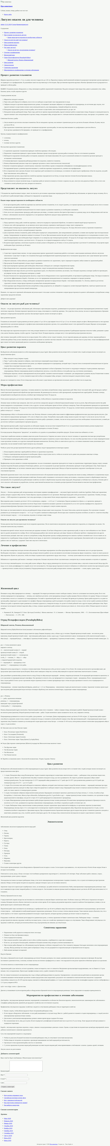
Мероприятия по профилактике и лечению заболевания (21, 70)
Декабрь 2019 (8, 1126)
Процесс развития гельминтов (13, 32)
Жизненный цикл (9, 55)
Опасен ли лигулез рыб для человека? (16, 40)
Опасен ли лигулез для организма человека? (21, 50)
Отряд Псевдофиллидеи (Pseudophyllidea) (17, 57)
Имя (2, 1075)
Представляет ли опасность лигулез (15, 35)
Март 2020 (7, 1118)
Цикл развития (8, 62)
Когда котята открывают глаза (13, 1095)
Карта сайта (8, 14)
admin (2, 24)
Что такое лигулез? (10, 47)
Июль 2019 (7, 1138)
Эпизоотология (9, 65)
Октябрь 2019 (8, 1131)
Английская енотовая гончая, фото (15, 1098)
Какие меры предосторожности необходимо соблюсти (25, 37)
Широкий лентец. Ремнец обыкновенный (20, 60)
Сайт (2, 1083)
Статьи (14, 24)
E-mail (3, 1079)
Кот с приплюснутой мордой (13, 1100)
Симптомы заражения (11, 67)
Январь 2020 (8, 1123)
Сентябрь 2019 (8, 1133)
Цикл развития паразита (11, 42)
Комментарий (5, 1071)
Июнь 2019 (7, 1140)
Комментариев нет (22, 24)
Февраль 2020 (8, 1121)
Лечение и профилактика (12, 52)
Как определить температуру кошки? (15, 1103)
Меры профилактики (10, 45)
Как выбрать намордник (11, 1105)
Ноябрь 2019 (8, 1128)
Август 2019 (8, 1135)
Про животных (7, 6)
